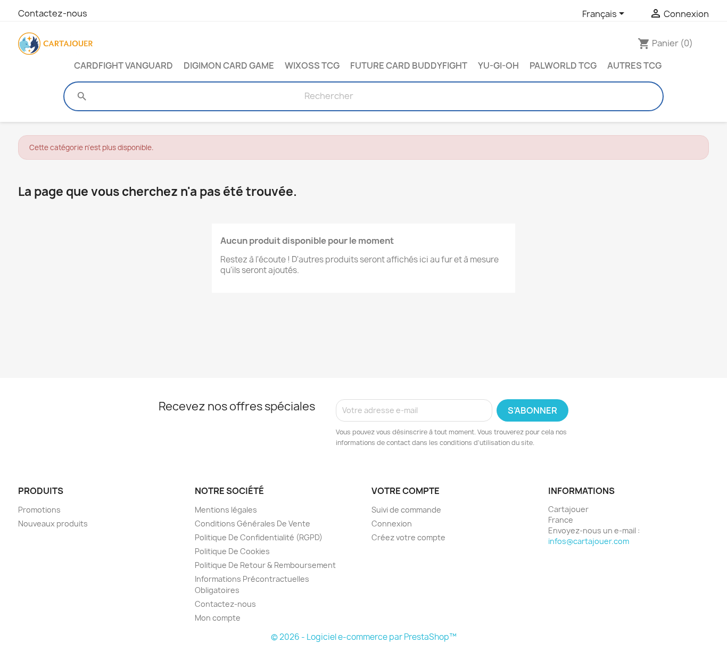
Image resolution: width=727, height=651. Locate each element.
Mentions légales (226, 510)
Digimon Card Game (229, 65)
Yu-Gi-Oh (498, 65)
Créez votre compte (408, 537)
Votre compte (405, 491)
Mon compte (218, 618)
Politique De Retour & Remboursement (265, 565)
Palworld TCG (563, 65)
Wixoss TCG (312, 65)
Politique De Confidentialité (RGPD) (259, 537)
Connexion (391, 523)
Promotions (39, 510)
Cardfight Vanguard (123, 65)
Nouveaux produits (53, 523)
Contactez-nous (52, 13)
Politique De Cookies (232, 551)
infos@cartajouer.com (588, 541)
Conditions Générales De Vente (252, 523)
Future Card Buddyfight (408, 65)
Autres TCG (634, 65)
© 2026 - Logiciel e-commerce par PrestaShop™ (364, 636)
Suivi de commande (406, 510)
